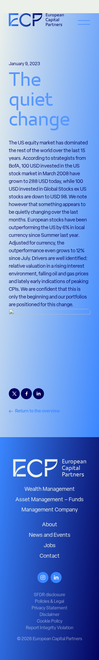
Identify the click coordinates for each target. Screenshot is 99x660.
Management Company (49, 510)
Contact (50, 556)
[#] (84, 26)
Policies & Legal (49, 601)
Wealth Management (49, 489)
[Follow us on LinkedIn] (56, 577)
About (49, 525)
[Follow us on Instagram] (42, 577)
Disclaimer (49, 615)
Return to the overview (37, 411)
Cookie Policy (49, 621)
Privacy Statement (49, 608)
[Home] (49, 468)
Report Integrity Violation (49, 628)
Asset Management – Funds (49, 500)
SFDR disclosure (49, 595)
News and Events (49, 535)
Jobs (50, 546)
